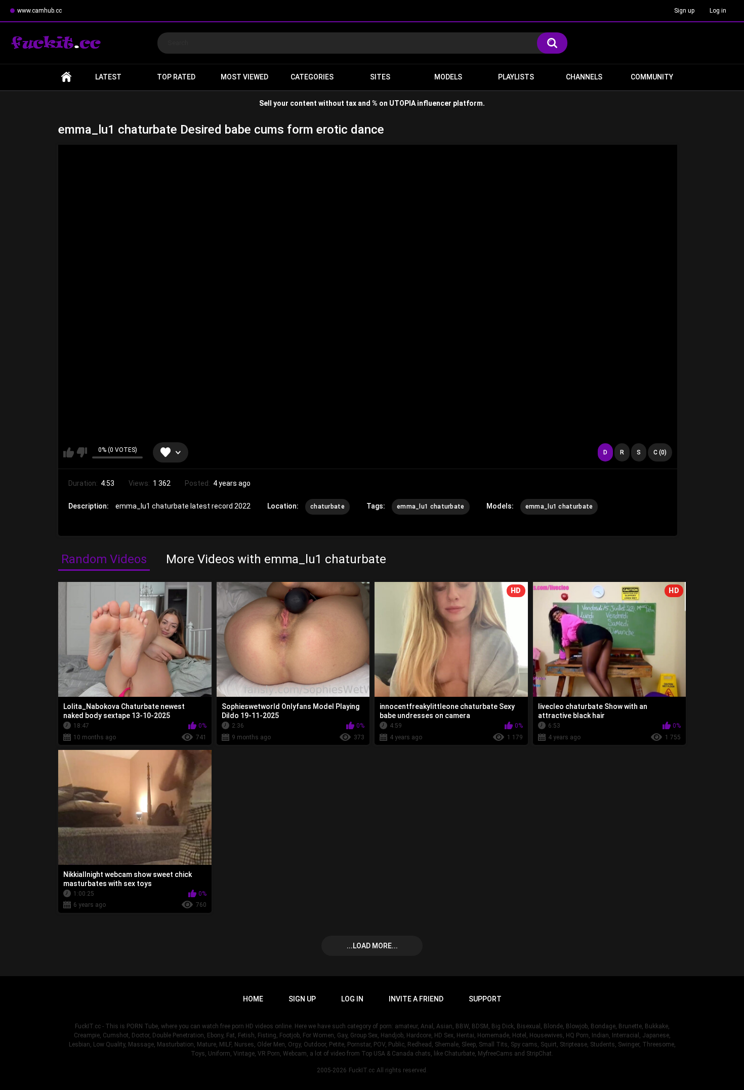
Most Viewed (244, 77)
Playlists (516, 77)
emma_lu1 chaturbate (431, 506)
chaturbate (327, 506)
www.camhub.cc (39, 10)
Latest (108, 77)
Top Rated (176, 77)
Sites (380, 77)
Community (652, 77)
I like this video (68, 452)
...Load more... (372, 946)
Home (66, 77)
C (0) (660, 452)
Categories (312, 77)
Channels (584, 77)
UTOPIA (402, 103)
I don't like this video (81, 452)
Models (448, 77)
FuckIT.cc (362, 1070)
